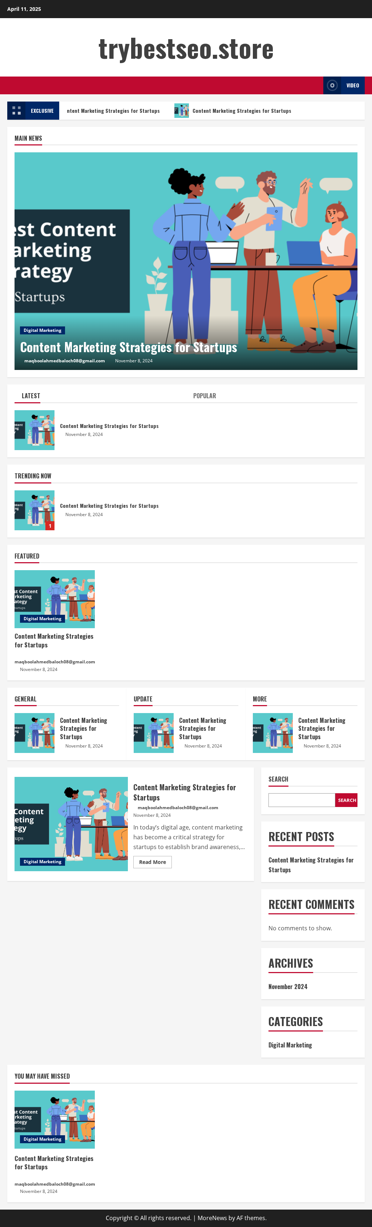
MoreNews (212, 1218)
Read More (155, 863)
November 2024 (288, 986)
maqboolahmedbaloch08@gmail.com (64, 361)
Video (353, 85)
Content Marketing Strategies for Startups (107, 110)
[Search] (316, 85)
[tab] (100, 397)
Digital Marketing (42, 330)
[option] (186, 261)
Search (278, 779)
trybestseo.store (186, 47)
